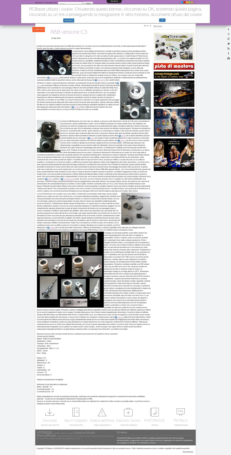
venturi (76, 107)
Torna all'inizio (188, 452)
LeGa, (111, 436)
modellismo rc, (70, 438)
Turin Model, (44, 438)
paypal (228, 38)
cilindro (50, 179)
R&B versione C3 (69, 32)
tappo (92, 138)
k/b (108, 436)
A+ (145, 26)
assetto (52, 228)
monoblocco (54, 78)
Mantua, (70, 436)
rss (228, 48)
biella (123, 136)
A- (150, 26)
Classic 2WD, (62, 436)
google (228, 34)
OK (162, 20)
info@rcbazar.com (163, 443)
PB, (38, 438)
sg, (56, 438)
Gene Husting (79, 436)
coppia (119, 317)
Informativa (69, 20)
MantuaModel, (47, 435)
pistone (123, 140)
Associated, (70, 433)
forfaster (52, 438)
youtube (228, 58)
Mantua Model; (85, 432)
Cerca (88, 4)
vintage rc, (57, 433)
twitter (228, 43)
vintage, (45, 432)
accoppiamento (69, 179)
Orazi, (78, 438)
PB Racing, (102, 436)
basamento (101, 80)
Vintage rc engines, (91, 436)
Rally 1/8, (61, 438)
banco (39, 85)
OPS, (64, 433)
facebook (228, 29)
